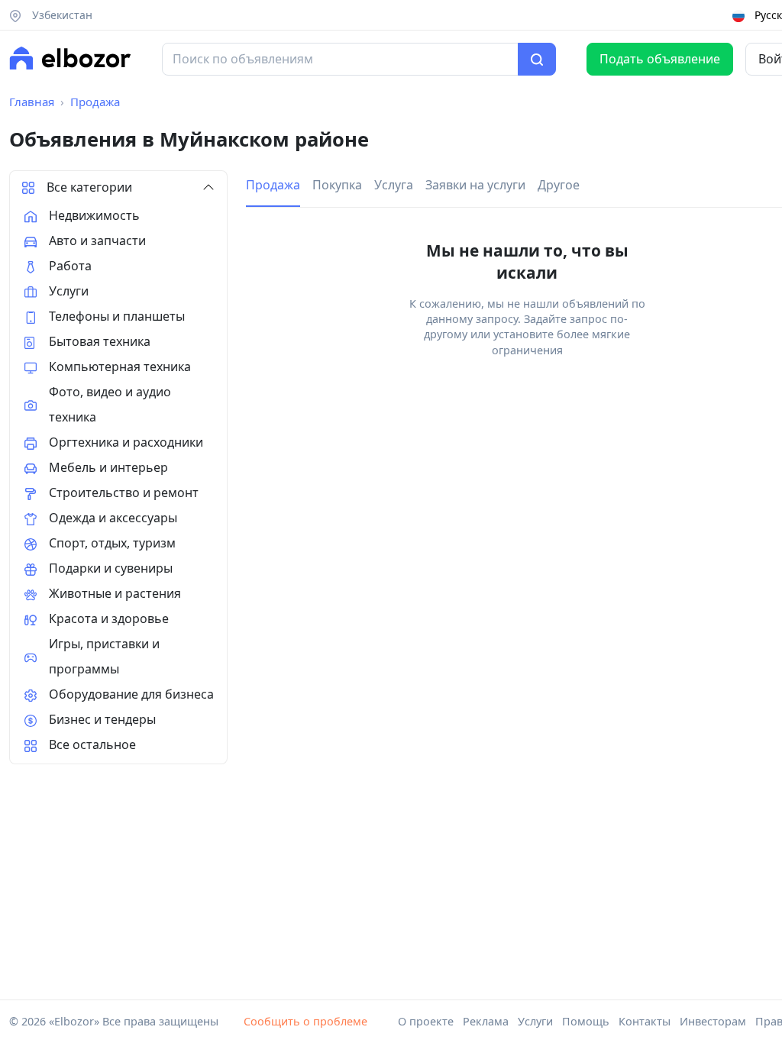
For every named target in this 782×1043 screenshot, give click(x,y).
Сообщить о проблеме (305, 1021)
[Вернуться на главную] (70, 58)
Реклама (486, 1021)
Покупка (337, 184)
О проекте (426, 1021)
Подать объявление (659, 58)
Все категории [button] (89, 187)
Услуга (393, 184)
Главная (31, 101)
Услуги (535, 1021)
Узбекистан (60, 15)
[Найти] (537, 59)
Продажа (95, 101)
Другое (559, 184)
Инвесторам (713, 1021)
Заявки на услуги (475, 184)
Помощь (585, 1021)
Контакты (645, 1021)
